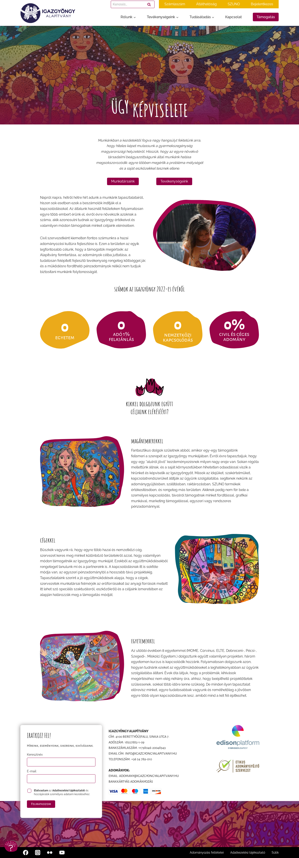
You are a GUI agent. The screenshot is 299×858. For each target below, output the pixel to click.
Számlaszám (174, 4)
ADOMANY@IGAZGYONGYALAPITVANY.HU (149, 776)
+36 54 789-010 (141, 759)
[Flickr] (49, 852)
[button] (11, 846)
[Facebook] (25, 852)
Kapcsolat (233, 17)
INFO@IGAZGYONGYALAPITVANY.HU (151, 753)
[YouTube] (62, 852)
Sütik (275, 852)
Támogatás (266, 17)
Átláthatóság (206, 4)
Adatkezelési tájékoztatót (68, 790)
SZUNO (234, 4)
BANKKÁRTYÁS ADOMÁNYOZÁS (131, 781)
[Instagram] (37, 852)
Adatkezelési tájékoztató (247, 852)
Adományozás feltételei (207, 852)
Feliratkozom (41, 804)
